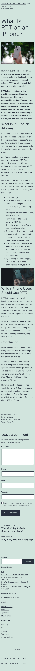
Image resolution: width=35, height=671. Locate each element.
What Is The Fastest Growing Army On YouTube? (16, 588)
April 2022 (5, 613)
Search (4, 558)
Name (4, 469)
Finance (4, 628)
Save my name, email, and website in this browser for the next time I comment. (18, 504)
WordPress (21, 663)
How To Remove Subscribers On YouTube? (13, 578)
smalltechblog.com (13, 3)
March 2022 (6, 616)
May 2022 (5, 610)
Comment (5, 446)
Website (4, 492)
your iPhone (27, 310)
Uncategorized (7, 637)
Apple (9, 422)
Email (4, 480)
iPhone (14, 422)
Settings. (15, 197)
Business (4, 625)
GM (2, 572)
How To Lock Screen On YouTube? (14, 575)
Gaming (4, 631)
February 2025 (6, 607)
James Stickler (8, 417)
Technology (16, 419)
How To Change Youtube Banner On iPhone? (15, 583)
